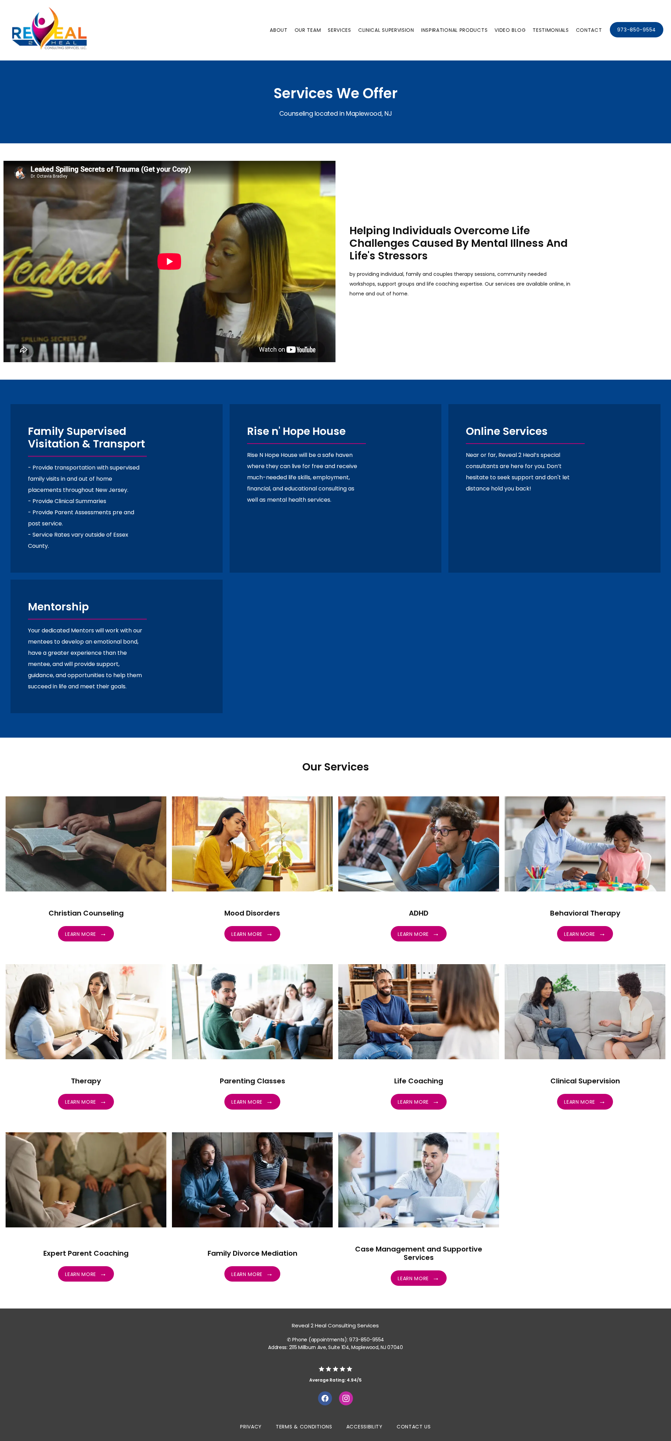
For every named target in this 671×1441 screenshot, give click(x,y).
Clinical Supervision (386, 30)
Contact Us (414, 1426)
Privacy (251, 1426)
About (279, 30)
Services (339, 30)
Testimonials (551, 30)
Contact (589, 30)
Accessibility (364, 1426)
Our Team (308, 30)
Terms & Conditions (304, 1426)
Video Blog (510, 30)
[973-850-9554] (636, 36)
